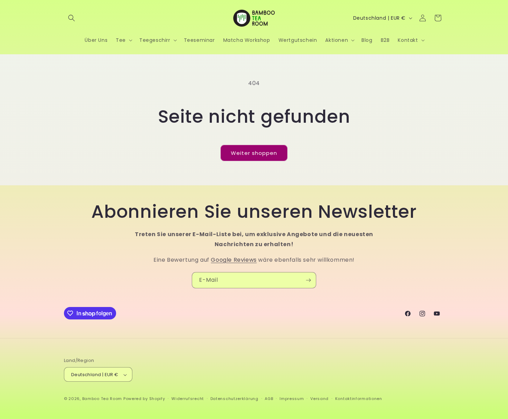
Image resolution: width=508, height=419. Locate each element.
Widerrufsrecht (187, 398)
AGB (269, 398)
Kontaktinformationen (358, 398)
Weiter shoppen (254, 153)
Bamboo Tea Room (102, 399)
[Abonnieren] (308, 280)
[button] (71, 18)
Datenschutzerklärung (234, 398)
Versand (319, 398)
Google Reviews (233, 260)
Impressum (292, 398)
